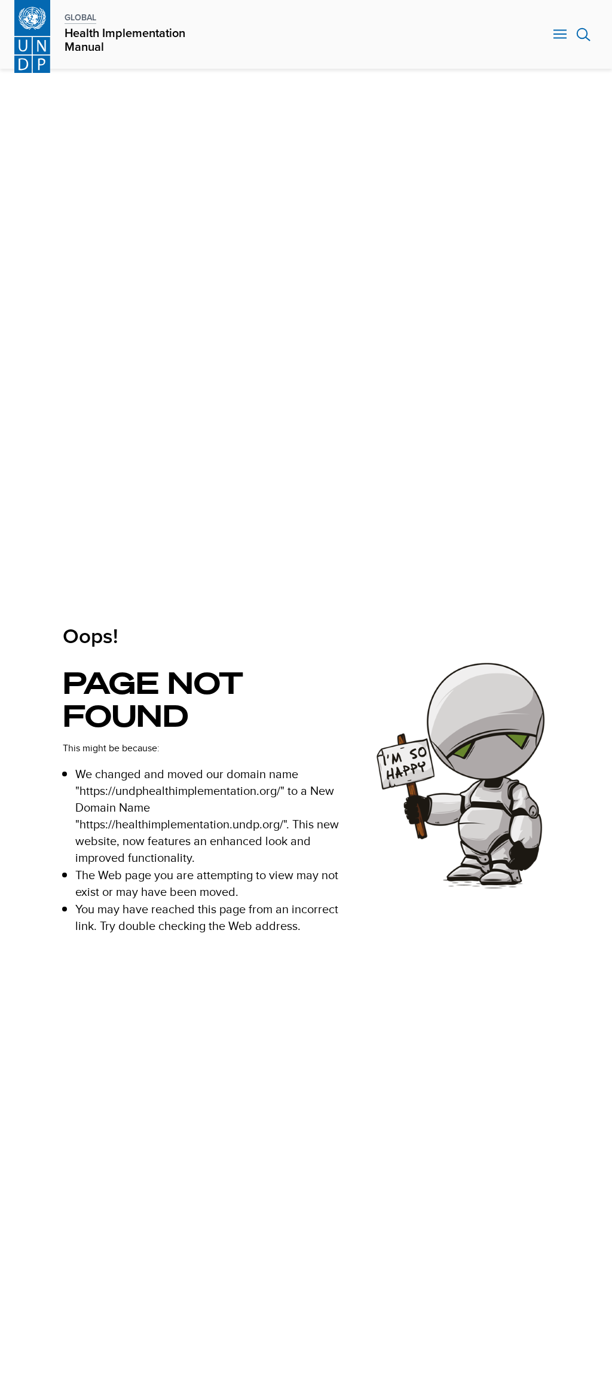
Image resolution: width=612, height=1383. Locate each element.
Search (583, 34)
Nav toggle (560, 34)
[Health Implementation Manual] (32, 34)
